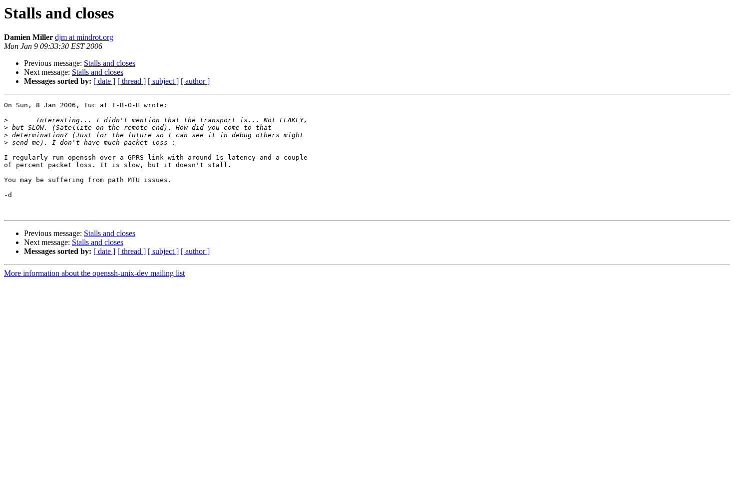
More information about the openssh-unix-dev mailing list (94, 273)
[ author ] (195, 81)
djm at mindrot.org (84, 37)
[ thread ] (131, 81)
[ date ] (104, 81)
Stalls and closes (109, 63)
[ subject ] (163, 81)
